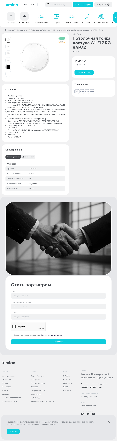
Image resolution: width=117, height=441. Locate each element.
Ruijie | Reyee (68, 383)
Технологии (6, 387)
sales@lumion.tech (88, 405)
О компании (6, 379)
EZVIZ (65, 387)
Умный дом (35, 387)
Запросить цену (84, 72)
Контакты (5, 394)
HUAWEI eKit (68, 390)
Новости (5, 390)
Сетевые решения (38, 383)
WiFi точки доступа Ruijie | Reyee (62, 30)
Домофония (35, 379)
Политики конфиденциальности (51, 335)
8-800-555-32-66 (91, 387)
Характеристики (13, 157)
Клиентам (28, 4)
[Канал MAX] (82, 414)
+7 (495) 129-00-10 (89, 397)
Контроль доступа (38, 390)
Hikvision (66, 379)
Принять (13, 431)
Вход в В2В (101, 4)
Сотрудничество (8, 376)
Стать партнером (83, 4)
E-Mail (15, 313)
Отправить (58, 341)
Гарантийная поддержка (11, 398)
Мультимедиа (36, 398)
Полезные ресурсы (9, 401)
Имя (14, 292)
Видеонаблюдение (38, 376)
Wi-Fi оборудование (20, 30)
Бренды (5, 383)
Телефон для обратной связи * (22, 302)
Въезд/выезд (36, 394)
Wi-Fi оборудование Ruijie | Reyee (40, 30)
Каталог (10, 30)
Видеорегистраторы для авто (42, 401)
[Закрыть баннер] (108, 421)
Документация (28, 157)
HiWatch (66, 376)
